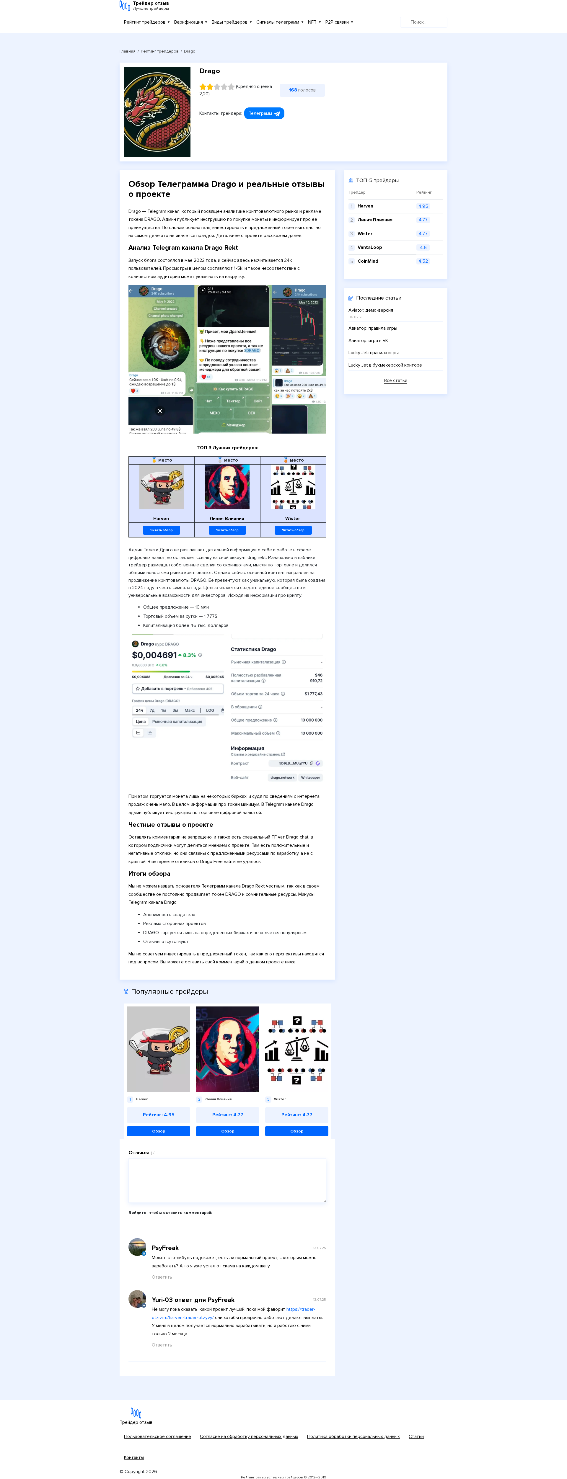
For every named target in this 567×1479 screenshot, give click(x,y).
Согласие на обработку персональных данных (249, 1436)
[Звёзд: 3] (217, 86)
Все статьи (395, 380)
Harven (365, 206)
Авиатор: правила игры (372, 328)
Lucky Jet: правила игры (373, 353)
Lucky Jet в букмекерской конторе (385, 365)
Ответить (162, 1277)
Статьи (416, 1436)
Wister (365, 234)
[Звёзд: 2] (210, 86)
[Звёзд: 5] (231, 86)
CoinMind (368, 261)
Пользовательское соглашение (157, 1436)
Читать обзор (161, 530)
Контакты (134, 1457)
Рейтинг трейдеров (144, 22)
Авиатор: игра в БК (368, 341)
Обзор (158, 1131)
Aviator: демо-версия (370, 310)
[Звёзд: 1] (202, 86)
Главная (128, 51)
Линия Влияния (375, 220)
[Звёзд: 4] (224, 86)
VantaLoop (370, 247)
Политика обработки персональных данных (353, 1436)
